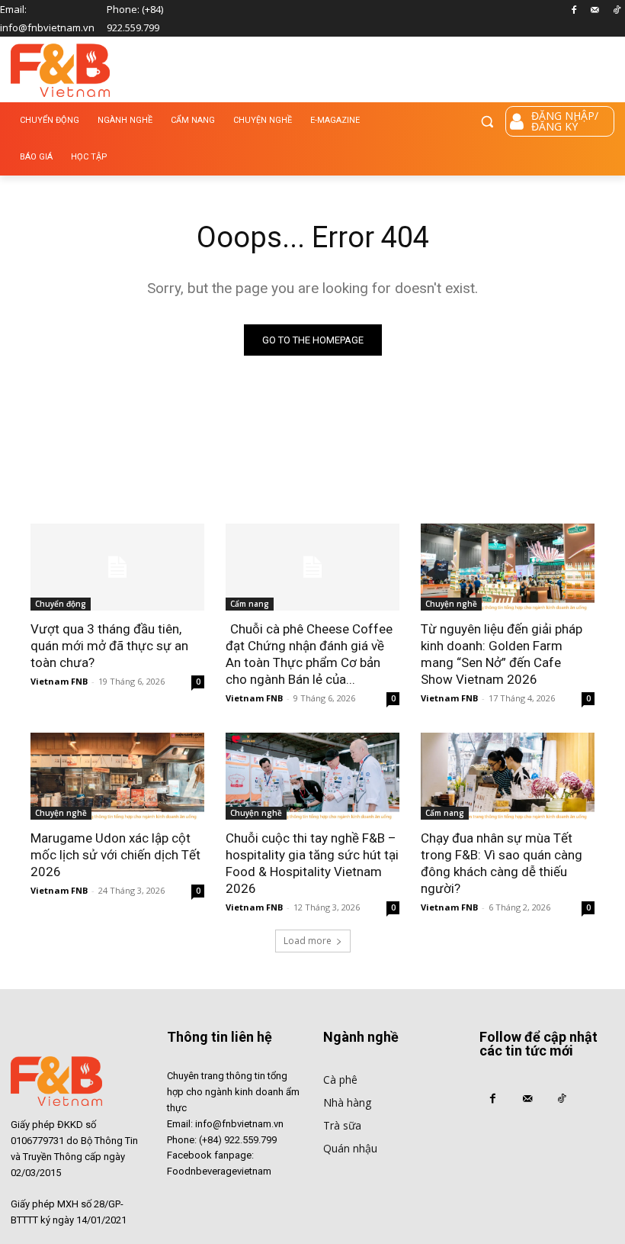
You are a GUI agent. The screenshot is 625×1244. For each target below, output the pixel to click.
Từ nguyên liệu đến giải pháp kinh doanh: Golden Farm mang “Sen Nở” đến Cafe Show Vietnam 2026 (501, 654)
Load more (308, 940)
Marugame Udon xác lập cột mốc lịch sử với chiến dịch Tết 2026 (115, 854)
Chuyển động (60, 603)
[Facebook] (574, 11)
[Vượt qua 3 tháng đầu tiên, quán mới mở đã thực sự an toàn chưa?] (117, 567)
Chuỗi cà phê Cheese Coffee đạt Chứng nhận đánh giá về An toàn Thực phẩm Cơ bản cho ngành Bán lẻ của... (309, 654)
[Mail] (595, 11)
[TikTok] (616, 11)
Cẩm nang (249, 603)
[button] (487, 121)
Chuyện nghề (451, 603)
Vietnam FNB (59, 681)
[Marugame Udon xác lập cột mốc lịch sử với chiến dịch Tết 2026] (117, 776)
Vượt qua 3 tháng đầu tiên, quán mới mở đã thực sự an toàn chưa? (109, 645)
